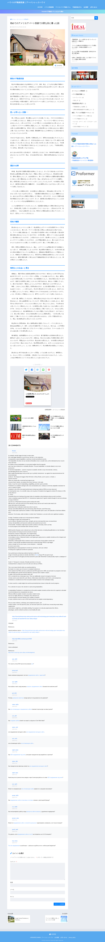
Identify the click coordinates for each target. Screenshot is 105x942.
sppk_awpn (15, 750)
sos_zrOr (14, 738)
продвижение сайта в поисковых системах (21, 800)
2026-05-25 (14, 661)
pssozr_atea (15, 818)
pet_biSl (14, 693)
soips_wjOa (15, 704)
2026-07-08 (14, 751)
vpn (32, 663)
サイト (12, 896)
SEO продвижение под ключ (17, 754)
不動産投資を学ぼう (79, 103)
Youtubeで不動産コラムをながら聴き (52, 11)
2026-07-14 (14, 797)
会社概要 (86, 7)
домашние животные (18, 698)
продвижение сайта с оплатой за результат (25, 823)
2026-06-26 (14, 706)
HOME (41, 7)
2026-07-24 (14, 831)
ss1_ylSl (14, 715)
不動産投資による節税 (80, 106)
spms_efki (15, 761)
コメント (13, 861)
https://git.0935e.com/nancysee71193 (22, 638)
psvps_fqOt (15, 795)
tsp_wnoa (14, 840)
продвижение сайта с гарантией (36, 675)
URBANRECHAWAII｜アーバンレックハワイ (41, 937)
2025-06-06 (14, 452)
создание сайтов (14, 720)
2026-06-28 (14, 729)
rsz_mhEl (14, 806)
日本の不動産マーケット (80, 126)
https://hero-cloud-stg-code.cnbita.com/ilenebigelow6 (21, 652)
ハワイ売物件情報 (78, 94)
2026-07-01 (14, 740)
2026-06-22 (14, 695)
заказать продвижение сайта (34, 686)
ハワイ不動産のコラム (80, 118)
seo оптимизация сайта (27, 743)
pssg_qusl (15, 670)
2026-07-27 (14, 842)
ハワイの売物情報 (49, 7)
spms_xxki (15, 727)
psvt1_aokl (15, 829)
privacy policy (72, 937)
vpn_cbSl (14, 659)
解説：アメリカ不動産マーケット (83, 112)
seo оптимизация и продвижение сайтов (21, 709)
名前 (11, 882)
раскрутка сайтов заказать (33, 811)
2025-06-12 (14, 620)
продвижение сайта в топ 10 (25, 834)
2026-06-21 (14, 683)
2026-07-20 (14, 808)
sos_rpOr (14, 784)
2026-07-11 (14, 774)
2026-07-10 (14, 763)
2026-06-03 (14, 672)
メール (12, 889)
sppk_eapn (15, 772)
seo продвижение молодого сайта (35, 732)
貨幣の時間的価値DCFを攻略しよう (83, 109)
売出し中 (76, 100)
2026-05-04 (14, 640)
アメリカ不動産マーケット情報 (82, 115)
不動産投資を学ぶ (77, 7)
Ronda (14, 450)
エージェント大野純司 (59, 409)
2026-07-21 (14, 820)
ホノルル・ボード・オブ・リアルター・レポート (84, 122)
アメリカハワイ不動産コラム (63, 7)
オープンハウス (78, 97)
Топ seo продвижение (14, 845)
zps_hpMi (14, 681)
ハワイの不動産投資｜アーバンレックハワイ (26, 2)
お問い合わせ (93, 7)
